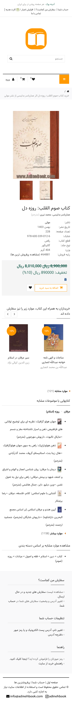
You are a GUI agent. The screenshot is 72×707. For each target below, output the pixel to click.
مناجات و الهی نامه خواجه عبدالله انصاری (53, 360)
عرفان (67, 411)
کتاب (59, 556)
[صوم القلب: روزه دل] (46, 190)
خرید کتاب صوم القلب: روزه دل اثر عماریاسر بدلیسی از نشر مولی (36, 96)
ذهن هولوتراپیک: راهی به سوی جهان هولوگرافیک (30, 445)
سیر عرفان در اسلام (18, 357)
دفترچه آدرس (55, 634)
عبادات (18, 556)
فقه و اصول (31, 556)
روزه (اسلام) (53, 411)
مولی (47, 222)
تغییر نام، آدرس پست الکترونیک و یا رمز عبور (38, 630)
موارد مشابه (61, 391)
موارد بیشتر (56, 533)
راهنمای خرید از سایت (51, 663)
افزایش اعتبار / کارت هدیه (19, 9)
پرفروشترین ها (22, 682)
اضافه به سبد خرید (49, 288)
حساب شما (63, 9)
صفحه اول (52, 682)
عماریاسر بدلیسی (61, 215)
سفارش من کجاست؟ (45, 9)
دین (52, 556)
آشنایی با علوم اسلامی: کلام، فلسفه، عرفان (33, 493)
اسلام (44, 556)
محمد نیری (45, 215)
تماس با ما (36, 13)
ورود (7, 79)
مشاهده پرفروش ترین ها (25, 254)
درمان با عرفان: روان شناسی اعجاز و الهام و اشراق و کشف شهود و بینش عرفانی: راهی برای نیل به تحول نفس (32, 477)
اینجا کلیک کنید (18, 659)
